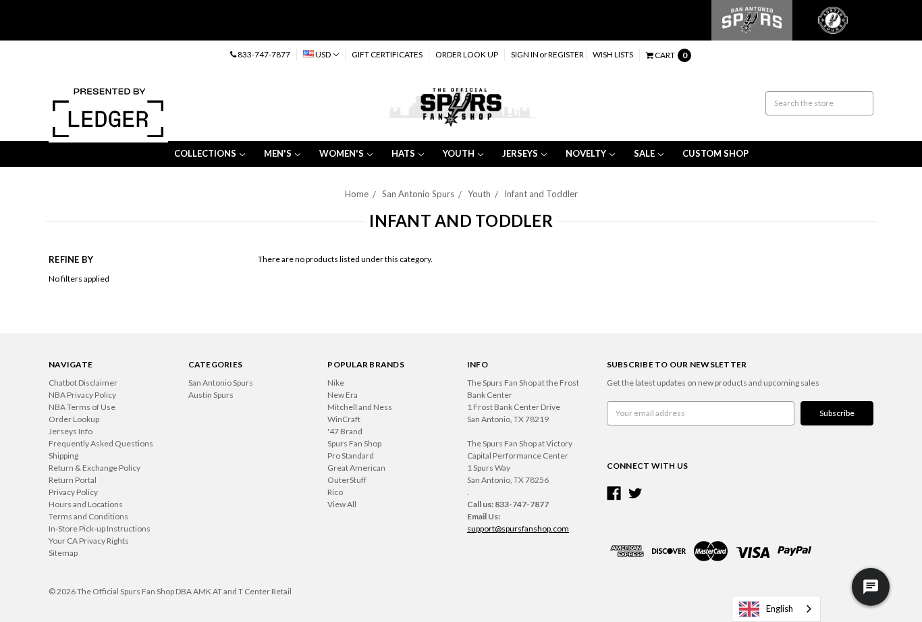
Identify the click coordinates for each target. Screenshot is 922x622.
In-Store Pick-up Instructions (100, 528)
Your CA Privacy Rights (89, 541)
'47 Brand (344, 431)
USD (323, 54)
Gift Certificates (387, 54)
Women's (341, 153)
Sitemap (63, 553)
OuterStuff (347, 480)
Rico (335, 492)
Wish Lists (613, 54)
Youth (458, 153)
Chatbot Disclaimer (83, 383)
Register (566, 54)
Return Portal (73, 480)
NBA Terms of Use (82, 407)
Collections (205, 153)
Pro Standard (350, 455)
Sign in (525, 54)
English (779, 608)
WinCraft (343, 419)
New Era (342, 395)
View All (341, 504)
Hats (403, 153)
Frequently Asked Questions (101, 443)
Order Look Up (466, 54)
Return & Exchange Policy (94, 468)
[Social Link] (614, 493)
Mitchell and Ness (359, 407)
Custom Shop (715, 153)
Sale (644, 153)
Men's (278, 153)
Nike (335, 383)
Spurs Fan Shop (354, 443)
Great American (356, 468)
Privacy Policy (73, 492)
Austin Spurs (211, 395)
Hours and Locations (86, 504)
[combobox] (776, 609)
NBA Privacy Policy (82, 395)
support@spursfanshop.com (518, 528)
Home (357, 193)
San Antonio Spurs (418, 193)
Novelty (586, 153)
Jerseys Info (70, 431)
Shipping (63, 455)
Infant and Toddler (541, 193)
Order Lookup (74, 419)
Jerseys (520, 153)
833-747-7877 (263, 54)
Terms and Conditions (88, 516)
